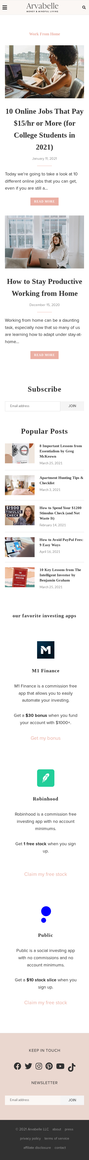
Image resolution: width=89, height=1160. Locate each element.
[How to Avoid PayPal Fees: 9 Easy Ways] (20, 547)
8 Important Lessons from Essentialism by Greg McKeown (61, 451)
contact (60, 1148)
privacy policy (30, 1138)
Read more (44, 201)
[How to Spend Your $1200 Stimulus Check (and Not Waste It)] (20, 515)
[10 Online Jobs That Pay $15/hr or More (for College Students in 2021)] (44, 71)
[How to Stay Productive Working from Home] (44, 241)
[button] (46, 738)
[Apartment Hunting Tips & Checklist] (20, 485)
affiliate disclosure (37, 1148)
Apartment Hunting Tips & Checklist (62, 480)
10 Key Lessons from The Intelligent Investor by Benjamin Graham (60, 575)
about (56, 1129)
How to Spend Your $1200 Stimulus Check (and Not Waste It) (61, 513)
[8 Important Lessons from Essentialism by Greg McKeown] (20, 453)
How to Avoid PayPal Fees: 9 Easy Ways (61, 542)
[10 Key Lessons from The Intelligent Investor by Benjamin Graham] (20, 577)
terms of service (56, 1138)
